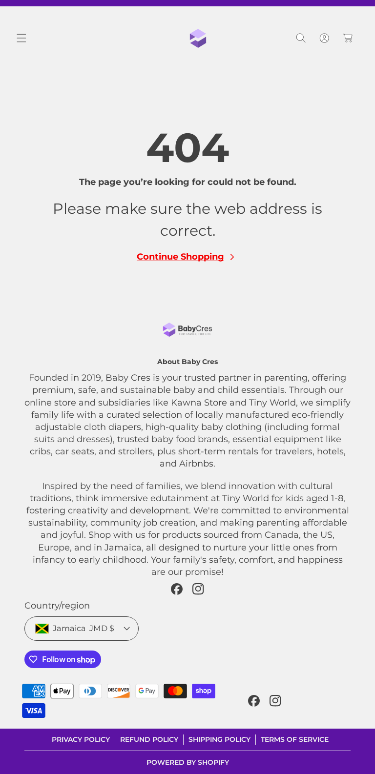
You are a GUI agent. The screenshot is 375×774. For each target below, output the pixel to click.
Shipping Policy (219, 739)
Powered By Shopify (187, 762)
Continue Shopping (180, 256)
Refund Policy (149, 739)
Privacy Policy (81, 739)
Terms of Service (295, 739)
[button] (21, 38)
